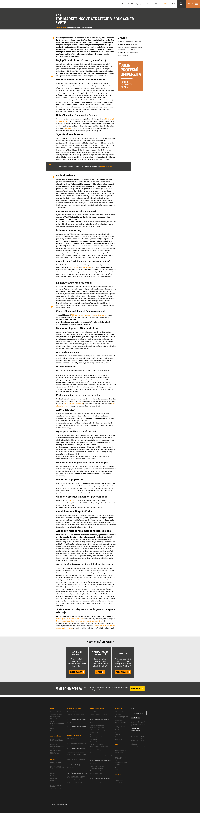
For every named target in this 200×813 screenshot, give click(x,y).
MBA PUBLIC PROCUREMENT (54, 753)
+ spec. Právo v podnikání (97, 744)
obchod (120, 47)
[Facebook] (136, 718)
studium (123, 52)
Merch (116, 769)
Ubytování (117, 734)
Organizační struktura (56, 714)
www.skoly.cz (68, 128)
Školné (116, 732)
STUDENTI (117, 744)
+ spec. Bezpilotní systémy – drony (76, 754)
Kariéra (52, 730)
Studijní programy (137, 4)
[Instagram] (132, 718)
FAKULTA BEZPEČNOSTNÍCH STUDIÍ (75, 708)
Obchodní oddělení (55, 789)
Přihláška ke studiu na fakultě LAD (76, 741)
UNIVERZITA (53, 708)
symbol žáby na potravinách (73, 403)
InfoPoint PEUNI (119, 752)
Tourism (92, 752)
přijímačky (134, 47)
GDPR (52, 721)
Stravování (117, 736)
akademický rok (123, 42)
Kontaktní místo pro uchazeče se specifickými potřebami (57, 767)
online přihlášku (100, 626)
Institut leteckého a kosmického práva (77, 743)
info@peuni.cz (136, 730)
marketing (124, 44)
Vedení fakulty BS (71, 711)
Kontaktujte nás (106, 166)
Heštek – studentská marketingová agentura (121, 761)
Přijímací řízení (119, 711)
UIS (173, 4)
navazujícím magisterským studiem (89, 621)
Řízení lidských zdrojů (96, 737)
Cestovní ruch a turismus (97, 722)
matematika (134, 44)
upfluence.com (74, 267)
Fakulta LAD (53, 778)
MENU (191, 4)
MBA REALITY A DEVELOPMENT (54, 743)
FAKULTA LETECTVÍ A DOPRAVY (74, 735)
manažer (137, 42)
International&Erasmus (154, 4)
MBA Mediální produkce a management (57, 747)
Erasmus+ (117, 747)
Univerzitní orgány (55, 716)
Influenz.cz (87, 267)
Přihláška (167, 4)
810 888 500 (135, 728)
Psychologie (93, 739)
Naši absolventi (119, 780)
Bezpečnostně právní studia (74, 730)
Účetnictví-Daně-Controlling (97, 730)
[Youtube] (139, 718)
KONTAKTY (53, 759)
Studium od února (119, 720)
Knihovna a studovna (120, 750)
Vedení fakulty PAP (95, 711)
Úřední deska (54, 718)
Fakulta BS (53, 775)
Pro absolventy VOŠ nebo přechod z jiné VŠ (121, 717)
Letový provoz (71, 756)
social (140, 47)
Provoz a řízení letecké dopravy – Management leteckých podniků (76, 777)
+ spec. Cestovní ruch (96, 773)
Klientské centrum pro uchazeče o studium (56, 763)
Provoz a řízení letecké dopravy (75, 752)
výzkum (136, 53)
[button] (181, 4)
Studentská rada (54, 783)
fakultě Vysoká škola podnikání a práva (70, 618)
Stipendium (118, 729)
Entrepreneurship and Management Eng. (101, 755)
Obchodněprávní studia (96, 768)
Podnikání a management (97, 725)
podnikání (127, 47)
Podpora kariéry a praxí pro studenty (121, 758)
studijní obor (130, 49)
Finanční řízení (94, 732)
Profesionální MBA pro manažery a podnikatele (56, 740)
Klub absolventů (119, 778)
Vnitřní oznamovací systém (57, 726)
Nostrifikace (118, 714)
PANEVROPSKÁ (58, 27)
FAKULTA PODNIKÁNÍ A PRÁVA (97, 708)
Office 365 (117, 764)
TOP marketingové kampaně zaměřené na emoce (88, 315)
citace (131, 42)
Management (93, 734)
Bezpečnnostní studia (72, 722)
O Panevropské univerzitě (57, 711)
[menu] (196, 3)
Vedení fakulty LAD (72, 738)
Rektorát (52, 771)
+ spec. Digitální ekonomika (74, 782)
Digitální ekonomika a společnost (76, 759)
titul (131, 53)
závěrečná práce (124, 55)
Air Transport (70, 767)
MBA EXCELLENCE (55, 750)
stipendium (121, 49)
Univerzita (126, 4)
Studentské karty (119, 755)
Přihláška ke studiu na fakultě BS (76, 714)
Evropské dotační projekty (57, 723)
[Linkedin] (134, 718)
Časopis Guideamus (120, 782)
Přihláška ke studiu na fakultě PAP (99, 714)
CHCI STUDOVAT (118, 708)
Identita (52, 728)
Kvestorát (52, 773)
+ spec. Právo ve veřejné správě (99, 746)
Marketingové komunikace (65, 621)
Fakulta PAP (53, 780)
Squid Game (72, 500)
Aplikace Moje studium (121, 767)
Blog (64, 27)
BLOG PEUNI (118, 739)
